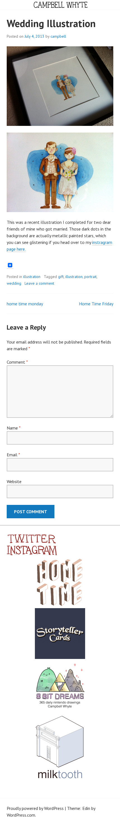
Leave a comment (39, 283)
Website (14, 481)
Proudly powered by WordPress (35, 808)
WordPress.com (21, 815)
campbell (58, 36)
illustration (31, 276)
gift (61, 276)
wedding (14, 283)
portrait (90, 276)
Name (13, 428)
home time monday (25, 303)
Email (13, 454)
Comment (17, 362)
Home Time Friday (96, 303)
